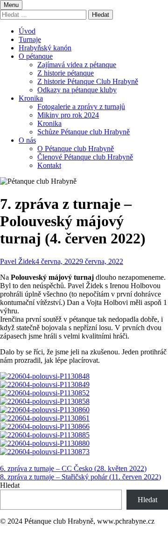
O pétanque (36, 56)
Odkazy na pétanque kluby (77, 90)
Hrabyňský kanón (45, 48)
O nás (27, 140)
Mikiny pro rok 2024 (68, 115)
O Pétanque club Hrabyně (75, 148)
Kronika (31, 98)
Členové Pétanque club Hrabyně (85, 157)
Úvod (27, 31)
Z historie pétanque (65, 73)
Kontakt (49, 165)
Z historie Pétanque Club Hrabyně (87, 81)
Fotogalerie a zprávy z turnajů (81, 107)
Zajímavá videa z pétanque (76, 65)
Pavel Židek (17, 261)
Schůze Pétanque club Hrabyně (83, 132)
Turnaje (30, 39)
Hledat (10, 485)
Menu (11, 4)
